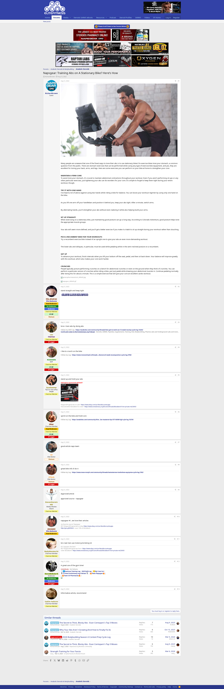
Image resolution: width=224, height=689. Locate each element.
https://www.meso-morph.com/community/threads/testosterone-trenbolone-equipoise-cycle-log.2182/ (108, 472)
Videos (147, 17)
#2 (179, 287)
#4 (179, 347)
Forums (56, 17)
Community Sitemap (126, 687)
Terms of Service (102, 687)
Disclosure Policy (89, 687)
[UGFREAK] (112, 60)
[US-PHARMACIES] (112, 48)
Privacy (70, 687)
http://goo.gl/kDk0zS (67, 528)
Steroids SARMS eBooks (83, 17)
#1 (179, 81)
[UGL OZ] (149, 48)
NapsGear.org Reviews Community (81, 646)
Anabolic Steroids (75, 625)
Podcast (113, 17)
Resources (100, 17)
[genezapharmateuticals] (130, 34)
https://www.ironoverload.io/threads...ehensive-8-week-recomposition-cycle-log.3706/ (102, 355)
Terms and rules (149, 687)
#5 (179, 375)
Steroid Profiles (125, 17)
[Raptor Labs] (74, 60)
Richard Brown (55, 625)
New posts (47, 21)
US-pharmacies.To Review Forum (74, 654)
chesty (173, 646)
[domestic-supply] (74, 48)
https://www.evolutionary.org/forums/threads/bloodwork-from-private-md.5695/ (110, 407)
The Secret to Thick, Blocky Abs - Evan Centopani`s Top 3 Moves (88, 622)
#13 (178, 589)
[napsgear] (92, 34)
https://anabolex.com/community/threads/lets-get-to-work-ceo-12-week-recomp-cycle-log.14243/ (109, 330)
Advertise (63, 687)
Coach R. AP (54, 639)
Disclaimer (78, 687)
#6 (179, 412)
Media (65, 17)
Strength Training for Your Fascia (65, 651)
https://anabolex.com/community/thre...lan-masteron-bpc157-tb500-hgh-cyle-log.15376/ (103, 420)
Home (47, 17)
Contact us (138, 687)
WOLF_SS (172, 639)
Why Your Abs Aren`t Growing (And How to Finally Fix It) (85, 629)
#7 (179, 442)
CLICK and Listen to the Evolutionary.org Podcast (78, 332)
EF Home (157, 17)
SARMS (138, 17)
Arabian (172, 625)
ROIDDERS (171, 632)
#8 (179, 465)
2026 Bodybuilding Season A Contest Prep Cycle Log (86, 637)
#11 (178, 539)
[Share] (175, 81)
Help (169, 687)
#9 (179, 490)
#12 (178, 561)
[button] (70, 17)
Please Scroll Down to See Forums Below (112, 26)
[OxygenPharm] (150, 60)
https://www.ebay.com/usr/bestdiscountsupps (95, 405)
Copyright (113, 687)
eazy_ (52, 654)
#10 (178, 517)
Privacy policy (161, 687)
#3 (179, 322)
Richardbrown (50, 77)
